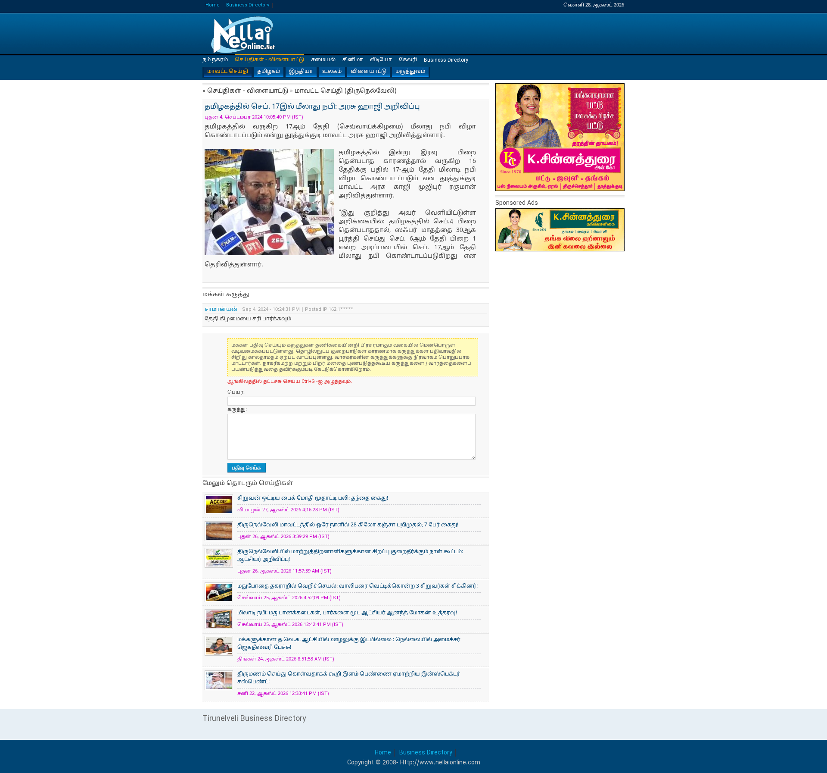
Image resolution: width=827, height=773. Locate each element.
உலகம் (332, 72)
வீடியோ (381, 60)
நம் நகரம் (215, 60)
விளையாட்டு (368, 72)
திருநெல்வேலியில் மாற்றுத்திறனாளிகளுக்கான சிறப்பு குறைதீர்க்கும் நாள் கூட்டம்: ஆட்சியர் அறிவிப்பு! (350, 556)
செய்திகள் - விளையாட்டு (269, 60)
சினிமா (352, 60)
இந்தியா (301, 72)
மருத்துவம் (410, 72)
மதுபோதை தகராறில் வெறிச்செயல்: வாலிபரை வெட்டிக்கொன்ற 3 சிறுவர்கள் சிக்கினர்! (357, 586)
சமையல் (323, 60)
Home (212, 5)
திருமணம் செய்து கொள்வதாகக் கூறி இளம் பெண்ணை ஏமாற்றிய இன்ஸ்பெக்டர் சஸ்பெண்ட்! (348, 678)
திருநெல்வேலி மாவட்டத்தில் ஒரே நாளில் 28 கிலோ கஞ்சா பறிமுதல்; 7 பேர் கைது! (347, 525)
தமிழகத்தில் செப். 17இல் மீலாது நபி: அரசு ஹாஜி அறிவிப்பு (245, 34)
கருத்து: (237, 410)
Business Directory (247, 5)
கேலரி (408, 60)
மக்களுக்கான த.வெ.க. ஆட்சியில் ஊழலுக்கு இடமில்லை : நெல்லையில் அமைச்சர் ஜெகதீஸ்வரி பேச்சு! (348, 644)
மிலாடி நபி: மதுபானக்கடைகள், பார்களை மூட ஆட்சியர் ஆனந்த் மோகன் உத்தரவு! (347, 613)
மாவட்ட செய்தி (227, 72)
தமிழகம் (268, 72)
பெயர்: (236, 392)
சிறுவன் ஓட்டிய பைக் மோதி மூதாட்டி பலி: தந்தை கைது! (312, 498)
